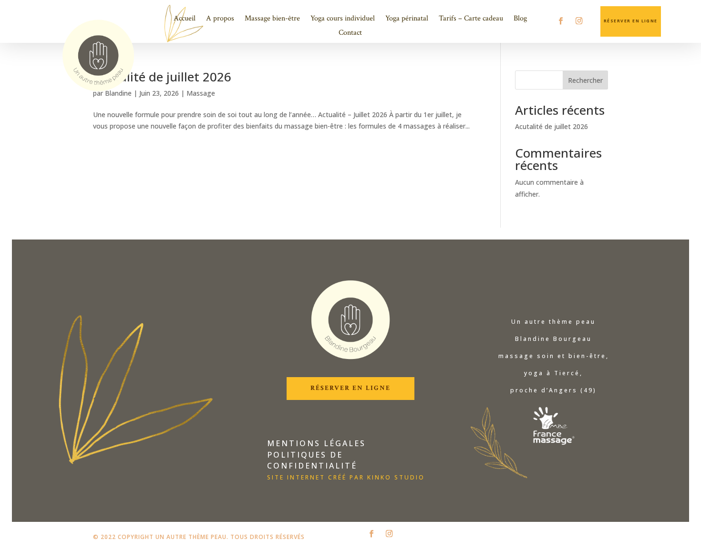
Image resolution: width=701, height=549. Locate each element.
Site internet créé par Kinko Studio (346, 477)
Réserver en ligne (350, 388)
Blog (520, 19)
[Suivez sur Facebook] (561, 21)
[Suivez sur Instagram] (579, 21)
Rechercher (585, 80)
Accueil (185, 19)
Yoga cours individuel (342, 19)
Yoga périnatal (406, 19)
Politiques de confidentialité (312, 460)
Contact (350, 34)
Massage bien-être (272, 19)
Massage (200, 93)
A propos (220, 19)
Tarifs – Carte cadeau (471, 19)
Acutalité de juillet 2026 (162, 76)
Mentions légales (316, 443)
